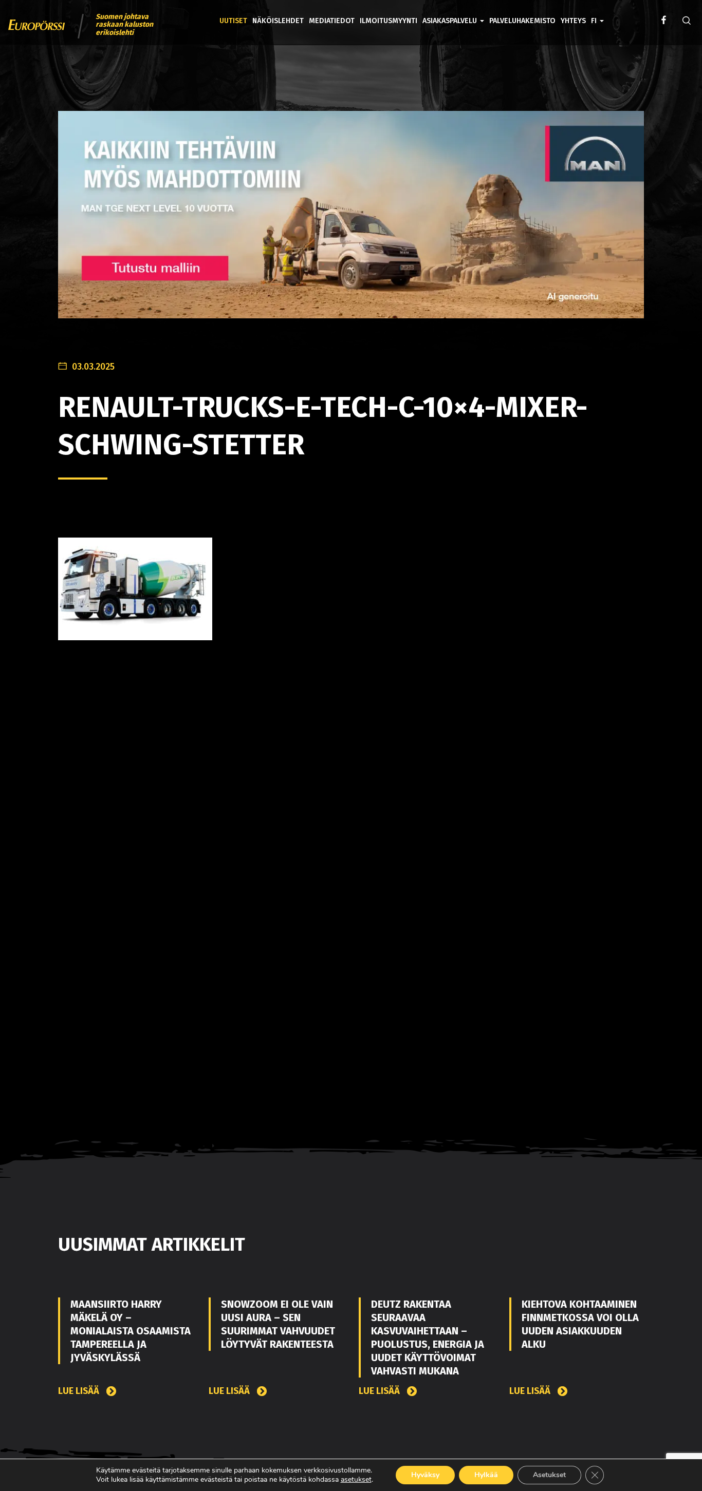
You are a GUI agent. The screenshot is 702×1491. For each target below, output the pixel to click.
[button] (597, 13)
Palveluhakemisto (522, 20)
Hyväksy (425, 1475)
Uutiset (233, 20)
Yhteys (573, 20)
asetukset (356, 1479)
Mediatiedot (332, 20)
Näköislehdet (278, 20)
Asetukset (549, 1475)
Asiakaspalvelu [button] (450, 20)
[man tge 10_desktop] (351, 222)
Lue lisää (79, 1391)
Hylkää (486, 1475)
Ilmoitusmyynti (388, 20)
